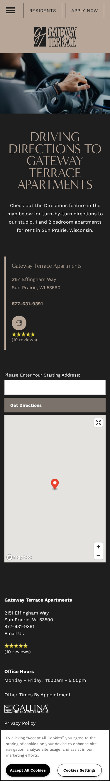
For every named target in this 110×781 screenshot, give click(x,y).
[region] (55, 755)
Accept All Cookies (28, 770)
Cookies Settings (79, 770)
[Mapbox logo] (19, 557)
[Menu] (10, 10)
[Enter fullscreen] (98, 422)
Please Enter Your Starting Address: (42, 375)
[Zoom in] (98, 546)
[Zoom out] (98, 555)
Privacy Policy (19, 723)
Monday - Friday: (23, 680)
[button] (42, 10)
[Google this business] (19, 323)
